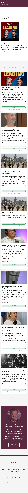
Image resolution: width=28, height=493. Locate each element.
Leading (21, 67)
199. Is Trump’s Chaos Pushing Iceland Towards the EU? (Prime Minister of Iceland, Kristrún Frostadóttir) (13, 329)
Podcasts (8, 11)
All (5, 67)
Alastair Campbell (16, 109)
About (3, 469)
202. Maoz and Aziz (7, 212)
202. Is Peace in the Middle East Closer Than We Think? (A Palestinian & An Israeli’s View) (13, 172)
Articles (8, 469)
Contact (17, 471)
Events (24, 469)
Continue (14, 102)
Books (19, 469)
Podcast (14, 107)
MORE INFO (14, 444)
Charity (11, 471)
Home (2, 11)
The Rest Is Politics (12, 67)
